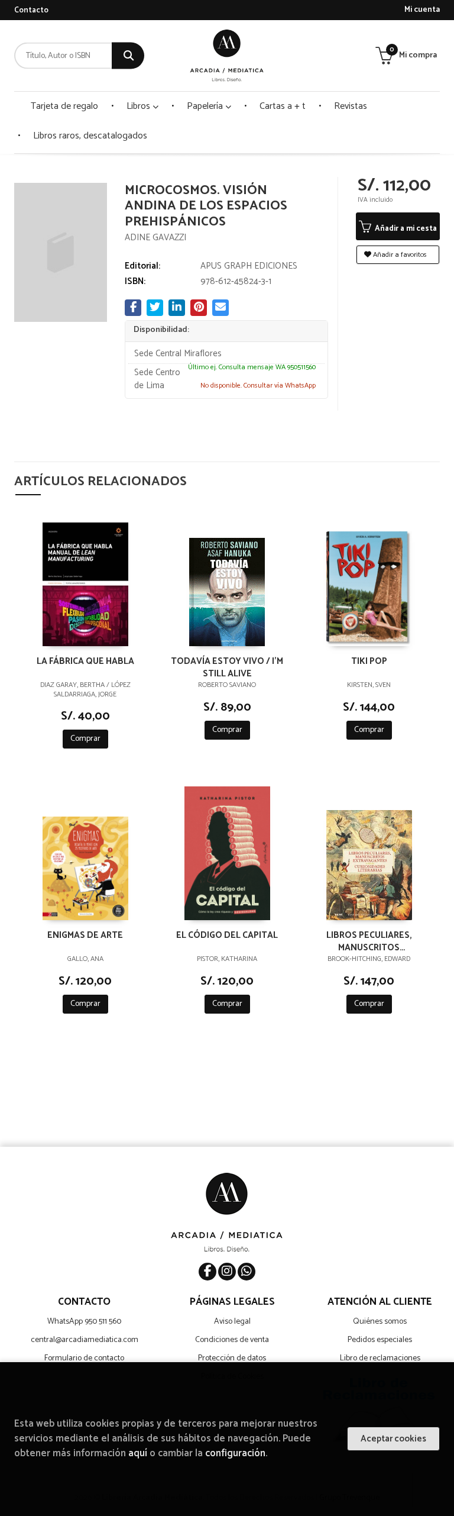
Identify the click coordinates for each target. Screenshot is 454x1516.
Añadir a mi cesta (405, 228)
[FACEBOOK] (207, 1271)
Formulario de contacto (84, 1358)
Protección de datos (232, 1358)
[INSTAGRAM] (227, 1271)
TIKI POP (369, 662)
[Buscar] (128, 56)
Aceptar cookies (393, 1438)
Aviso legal (232, 1321)
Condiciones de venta (232, 1340)
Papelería (206, 106)
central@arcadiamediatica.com (84, 1340)
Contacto (31, 10)
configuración (235, 1454)
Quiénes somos (380, 1321)
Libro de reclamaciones (380, 1358)
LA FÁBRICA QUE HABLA (85, 662)
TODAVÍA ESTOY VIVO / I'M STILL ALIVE (227, 667)
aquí (137, 1454)
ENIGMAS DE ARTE (85, 936)
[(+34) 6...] (246, 1271)
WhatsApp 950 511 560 (84, 1321)
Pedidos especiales (380, 1340)
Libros (140, 106)
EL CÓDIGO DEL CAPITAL (227, 936)
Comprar (85, 739)
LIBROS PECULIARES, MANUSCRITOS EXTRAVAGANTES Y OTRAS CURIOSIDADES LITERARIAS (369, 941)
